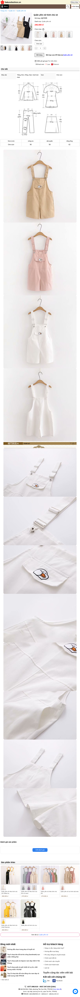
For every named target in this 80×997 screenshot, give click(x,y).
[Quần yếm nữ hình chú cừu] (30, 908)
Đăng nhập (74, 2)
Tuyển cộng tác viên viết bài (58, 972)
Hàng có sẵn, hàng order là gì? (54, 948)
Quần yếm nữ (21, 11)
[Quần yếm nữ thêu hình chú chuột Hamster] (10, 908)
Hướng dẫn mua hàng (52, 951)
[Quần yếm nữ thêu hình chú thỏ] (49, 875)
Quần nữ (12, 11)
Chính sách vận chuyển (52, 961)
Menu (6, 6)
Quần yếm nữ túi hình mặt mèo (69, 891)
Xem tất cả (5, 979)
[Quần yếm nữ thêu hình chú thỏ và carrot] (30, 875)
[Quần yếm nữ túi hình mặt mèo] (69, 875)
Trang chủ (3, 11)
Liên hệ (47, 968)
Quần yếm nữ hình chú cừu (29, 925)
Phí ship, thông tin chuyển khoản (55, 955)
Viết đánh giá (40, 850)
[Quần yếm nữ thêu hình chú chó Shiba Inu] (10, 875)
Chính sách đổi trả (50, 958)
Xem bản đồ (57, 989)
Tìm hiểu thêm (52, 61)
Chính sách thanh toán (52, 964)
